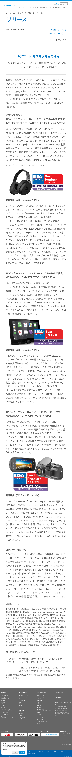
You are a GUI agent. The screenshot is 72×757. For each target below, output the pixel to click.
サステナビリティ (50, 7)
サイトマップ (61, 751)
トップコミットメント (23, 695)
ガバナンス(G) (22, 700)
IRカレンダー (39, 700)
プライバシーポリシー (27, 751)
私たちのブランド (5, 698)
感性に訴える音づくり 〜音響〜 (61, 710)
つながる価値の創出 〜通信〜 (61, 706)
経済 (20, 702)
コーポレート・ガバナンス (6, 710)
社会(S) (20, 705)
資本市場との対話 (40, 709)
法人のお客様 (29, 7)
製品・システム (63, 735)
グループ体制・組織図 (5, 709)
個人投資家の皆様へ (41, 695)
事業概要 (3, 702)
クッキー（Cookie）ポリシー (39, 751)
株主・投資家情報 (41, 7)
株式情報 (39, 707)
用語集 (38, 723)
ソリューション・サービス (65, 733)
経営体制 (3, 707)
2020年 (31, 13)
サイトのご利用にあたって (52, 751)
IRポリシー (39, 716)
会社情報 (34, 7)
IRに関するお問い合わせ (42, 721)
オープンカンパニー (23, 718)
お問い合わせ (58, 697)
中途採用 (21, 715)
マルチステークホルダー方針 (7, 717)
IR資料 (38, 702)
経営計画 (3, 700)
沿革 (2, 716)
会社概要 (3, 703)
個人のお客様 (22, 7)
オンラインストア (45, 731)
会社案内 (3, 705)
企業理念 (3, 697)
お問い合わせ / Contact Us (61, 7)
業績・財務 (39, 705)
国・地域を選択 (67, 744)
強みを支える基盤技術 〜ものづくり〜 (63, 712)
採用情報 (21, 711)
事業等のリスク (4, 712)
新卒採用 (21, 713)
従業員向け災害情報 (67, 756)
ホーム (8, 13)
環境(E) (20, 703)
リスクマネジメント (5, 714)
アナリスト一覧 (40, 717)
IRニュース (39, 698)
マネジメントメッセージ (6, 695)
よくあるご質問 (40, 719)
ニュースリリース (19, 13)
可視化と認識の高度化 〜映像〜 (61, 708)
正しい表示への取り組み (30, 753)
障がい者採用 (22, 717)
